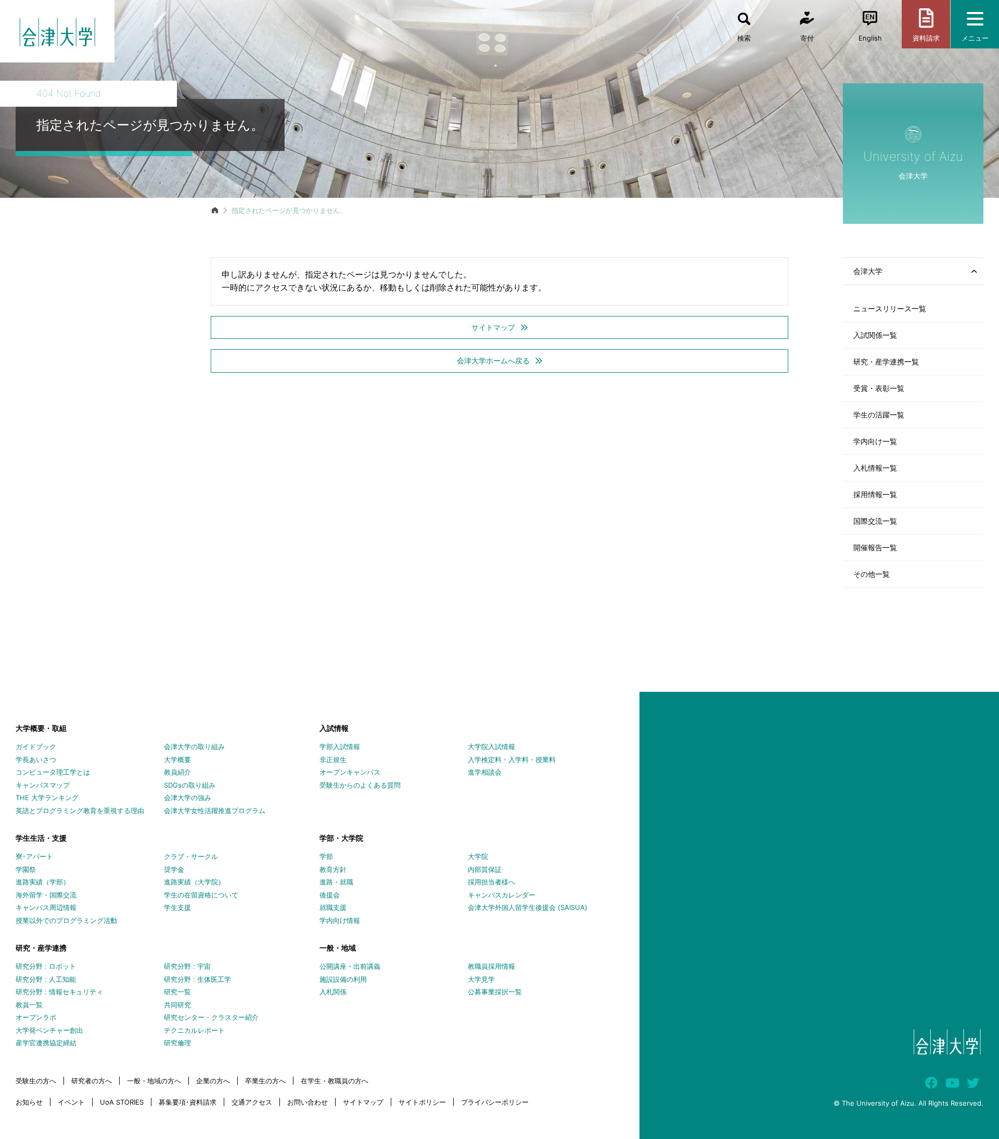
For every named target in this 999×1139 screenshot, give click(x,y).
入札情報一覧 (875, 467)
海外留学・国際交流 (46, 895)
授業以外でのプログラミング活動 (66, 920)
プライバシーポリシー (495, 1102)
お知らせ (29, 1102)
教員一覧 (29, 1005)
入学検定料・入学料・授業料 (512, 759)
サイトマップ (363, 1102)
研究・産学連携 (41, 947)
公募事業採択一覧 (495, 992)
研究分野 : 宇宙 (187, 966)
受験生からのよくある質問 (360, 785)
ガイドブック (36, 746)
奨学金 (174, 869)
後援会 (329, 895)
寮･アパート (34, 856)
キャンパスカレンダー (501, 895)
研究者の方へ (91, 1081)
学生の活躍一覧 (878, 414)
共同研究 (177, 1005)
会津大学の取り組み (194, 746)
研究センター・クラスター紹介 (211, 1017)
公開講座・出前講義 (349, 966)
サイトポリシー (422, 1102)
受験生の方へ (36, 1081)
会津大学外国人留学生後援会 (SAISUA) (527, 907)
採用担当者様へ (491, 882)
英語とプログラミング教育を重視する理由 (80, 810)
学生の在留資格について (201, 895)
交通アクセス (252, 1102)
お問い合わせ (307, 1102)
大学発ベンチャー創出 (49, 1030)
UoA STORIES (122, 1102)
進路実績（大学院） (194, 882)
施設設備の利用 (343, 979)
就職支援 (333, 907)
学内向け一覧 (875, 441)
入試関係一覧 (875, 335)
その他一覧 (871, 574)
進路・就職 (336, 882)
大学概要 (177, 759)
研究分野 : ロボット (46, 966)
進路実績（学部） (43, 882)
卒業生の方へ (265, 1081)
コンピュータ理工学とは (53, 772)
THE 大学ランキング (47, 797)
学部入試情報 (339, 746)
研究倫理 (177, 1043)
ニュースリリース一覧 (889, 308)
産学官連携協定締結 (46, 1043)
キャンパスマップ (43, 785)
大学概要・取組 (41, 728)
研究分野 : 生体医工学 (197, 979)
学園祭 (26, 869)
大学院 (478, 856)
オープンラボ (36, 1017)
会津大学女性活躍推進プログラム (214, 810)
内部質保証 (485, 869)
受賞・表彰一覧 (878, 388)
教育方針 (333, 869)
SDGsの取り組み (189, 785)
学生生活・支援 (41, 837)
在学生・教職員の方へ (334, 1081)
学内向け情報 (339, 920)
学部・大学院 (341, 837)
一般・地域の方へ (154, 1081)
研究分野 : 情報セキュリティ (59, 992)
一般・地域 (337, 947)
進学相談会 (485, 772)
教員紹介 (177, 772)
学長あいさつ (36, 759)
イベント (71, 1102)
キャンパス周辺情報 (46, 907)
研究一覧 (177, 992)
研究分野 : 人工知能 (46, 979)
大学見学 (481, 979)
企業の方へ (213, 1081)
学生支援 (177, 907)
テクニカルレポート (194, 1030)
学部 (326, 856)
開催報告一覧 (875, 547)
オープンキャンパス (349, 772)
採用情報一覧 (875, 494)
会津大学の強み (187, 797)
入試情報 (334, 728)
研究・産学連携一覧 (886, 361)
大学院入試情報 (491, 746)
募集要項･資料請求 (187, 1102)
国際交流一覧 (875, 520)
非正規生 (333, 759)
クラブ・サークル (191, 856)
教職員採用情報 (491, 966)
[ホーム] (215, 210)
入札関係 (333, 992)
